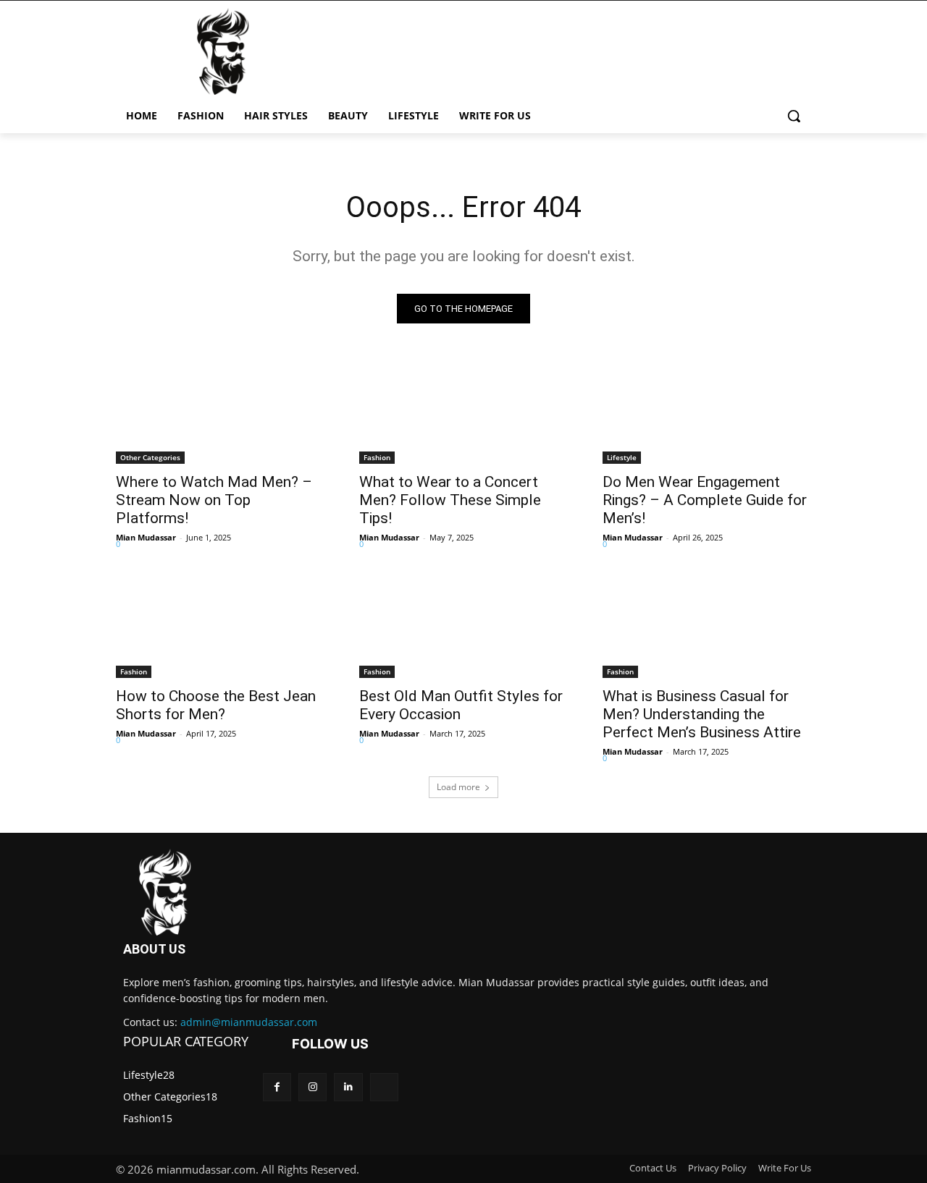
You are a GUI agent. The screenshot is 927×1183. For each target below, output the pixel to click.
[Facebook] (277, 1087)
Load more (458, 787)
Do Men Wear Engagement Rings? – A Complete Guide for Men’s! (705, 500)
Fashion (377, 457)
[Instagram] (312, 1087)
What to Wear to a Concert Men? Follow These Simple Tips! (450, 500)
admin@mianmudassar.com (248, 1022)
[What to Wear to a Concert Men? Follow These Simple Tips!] (463, 412)
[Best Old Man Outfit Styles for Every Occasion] (463, 626)
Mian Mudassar (146, 537)
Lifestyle (622, 457)
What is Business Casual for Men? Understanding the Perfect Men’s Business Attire (702, 714)
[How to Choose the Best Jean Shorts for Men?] (220, 626)
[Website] (384, 1087)
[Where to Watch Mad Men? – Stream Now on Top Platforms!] (220, 412)
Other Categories (150, 457)
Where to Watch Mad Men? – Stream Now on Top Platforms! (214, 500)
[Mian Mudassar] (166, 892)
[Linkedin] (348, 1087)
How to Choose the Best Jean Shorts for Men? (216, 705)
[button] (793, 115)
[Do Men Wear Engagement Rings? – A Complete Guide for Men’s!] (707, 412)
